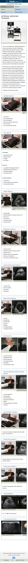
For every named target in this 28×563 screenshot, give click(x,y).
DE (26, 1)
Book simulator (18, 12)
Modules (17, 6)
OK (13, 557)
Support (3, 9)
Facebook (6, 560)
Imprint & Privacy (20, 560)
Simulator (3, 6)
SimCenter (17, 9)
